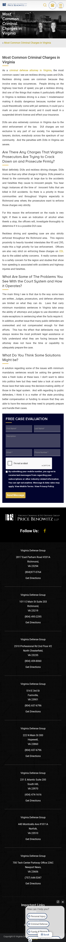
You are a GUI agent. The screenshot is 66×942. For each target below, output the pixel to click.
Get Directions (33, 578)
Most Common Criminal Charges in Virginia (27, 42)
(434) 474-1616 (33, 794)
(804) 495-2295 (33, 616)
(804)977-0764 (33, 572)
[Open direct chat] (58, 902)
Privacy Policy (47, 486)
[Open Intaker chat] (30, 940)
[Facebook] (45, 531)
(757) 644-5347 (33, 877)
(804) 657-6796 (33, 705)
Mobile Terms (26, 486)
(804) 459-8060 (33, 661)
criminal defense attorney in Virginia (30, 70)
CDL (61, 251)
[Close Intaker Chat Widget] (63, 902)
